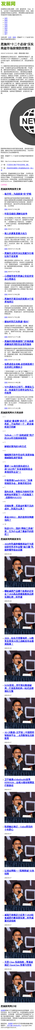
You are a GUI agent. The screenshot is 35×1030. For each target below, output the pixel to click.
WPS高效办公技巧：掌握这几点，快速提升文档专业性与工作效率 (19, 390)
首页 (5, 18)
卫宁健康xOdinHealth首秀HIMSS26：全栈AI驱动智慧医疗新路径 (19, 782)
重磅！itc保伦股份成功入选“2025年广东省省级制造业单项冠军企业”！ (18, 469)
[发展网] (10, 6)
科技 (5, 24)
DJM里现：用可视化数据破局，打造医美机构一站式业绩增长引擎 (19, 688)
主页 (9, 37)
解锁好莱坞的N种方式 (15, 446)
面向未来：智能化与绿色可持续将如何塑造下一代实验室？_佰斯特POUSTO (19, 494)
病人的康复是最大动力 (15, 233)
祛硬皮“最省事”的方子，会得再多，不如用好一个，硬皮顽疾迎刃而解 (19, 424)
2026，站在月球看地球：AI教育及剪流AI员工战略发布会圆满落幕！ (19, 641)
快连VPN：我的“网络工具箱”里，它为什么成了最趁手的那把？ (19, 531)
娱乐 (5, 32)
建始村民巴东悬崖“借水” (16, 321)
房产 (5, 34)
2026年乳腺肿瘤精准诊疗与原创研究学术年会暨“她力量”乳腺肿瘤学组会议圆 (19, 547)
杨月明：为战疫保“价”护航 (17, 194)
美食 (5, 30)
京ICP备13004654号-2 (14, 1025)
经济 (5, 22)
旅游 (5, 28)
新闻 (5, 20)
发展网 (3, 1010)
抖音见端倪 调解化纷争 (15, 214)
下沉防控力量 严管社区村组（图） (18, 164)
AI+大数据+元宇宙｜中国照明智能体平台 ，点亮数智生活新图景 (19, 735)
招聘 (5, 26)
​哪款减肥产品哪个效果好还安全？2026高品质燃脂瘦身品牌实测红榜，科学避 (19, 594)
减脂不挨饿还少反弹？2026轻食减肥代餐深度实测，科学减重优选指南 (19, 918)
